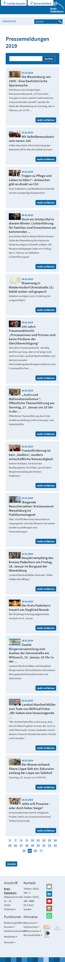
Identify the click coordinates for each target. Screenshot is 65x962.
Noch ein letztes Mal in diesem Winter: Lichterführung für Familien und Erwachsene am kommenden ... (32, 225)
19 (32, 845)
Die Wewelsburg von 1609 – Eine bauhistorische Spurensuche (30, 81)
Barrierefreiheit (42, 3)
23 (55, 845)
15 (9, 845)
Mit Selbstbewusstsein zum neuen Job (31, 138)
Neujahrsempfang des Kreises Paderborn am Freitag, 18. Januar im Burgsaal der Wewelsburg (31, 564)
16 (15, 845)
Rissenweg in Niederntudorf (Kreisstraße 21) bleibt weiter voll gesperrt (31, 287)
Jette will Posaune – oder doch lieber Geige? (29, 806)
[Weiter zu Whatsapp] (52, 915)
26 (35, 850)
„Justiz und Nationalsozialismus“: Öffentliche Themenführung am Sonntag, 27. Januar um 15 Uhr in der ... (31, 402)
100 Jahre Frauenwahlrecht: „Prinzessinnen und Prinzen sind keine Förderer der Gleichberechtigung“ (32, 334)
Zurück (11, 864)
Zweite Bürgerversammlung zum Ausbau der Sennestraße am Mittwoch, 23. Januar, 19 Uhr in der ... (31, 652)
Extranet (8, 942)
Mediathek (9, 936)
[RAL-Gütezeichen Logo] (47, 932)
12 (43, 840)
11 (38, 840)
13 (49, 840)
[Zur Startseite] (55, 7)
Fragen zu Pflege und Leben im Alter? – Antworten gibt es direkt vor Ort (30, 180)
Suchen (48, 58)
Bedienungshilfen (13, 922)
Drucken (8, 927)
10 (32, 840)
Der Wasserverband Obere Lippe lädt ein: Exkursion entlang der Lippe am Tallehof (31, 768)
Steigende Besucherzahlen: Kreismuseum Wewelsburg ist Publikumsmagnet (31, 508)
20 (38, 845)
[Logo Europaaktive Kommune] (57, 928)
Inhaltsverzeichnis (14, 931)
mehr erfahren (46, 120)
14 (55, 840)
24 (24, 850)
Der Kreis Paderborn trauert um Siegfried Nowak (30, 607)
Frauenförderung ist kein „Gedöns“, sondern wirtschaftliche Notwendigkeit (31, 454)
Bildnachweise (31, 931)
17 (21, 845)
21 (43, 845)
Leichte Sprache (16, 3)
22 (49, 845)
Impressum (30, 922)
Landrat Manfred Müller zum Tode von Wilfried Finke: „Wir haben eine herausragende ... (32, 710)
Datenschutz (30, 927)
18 (26, 845)
